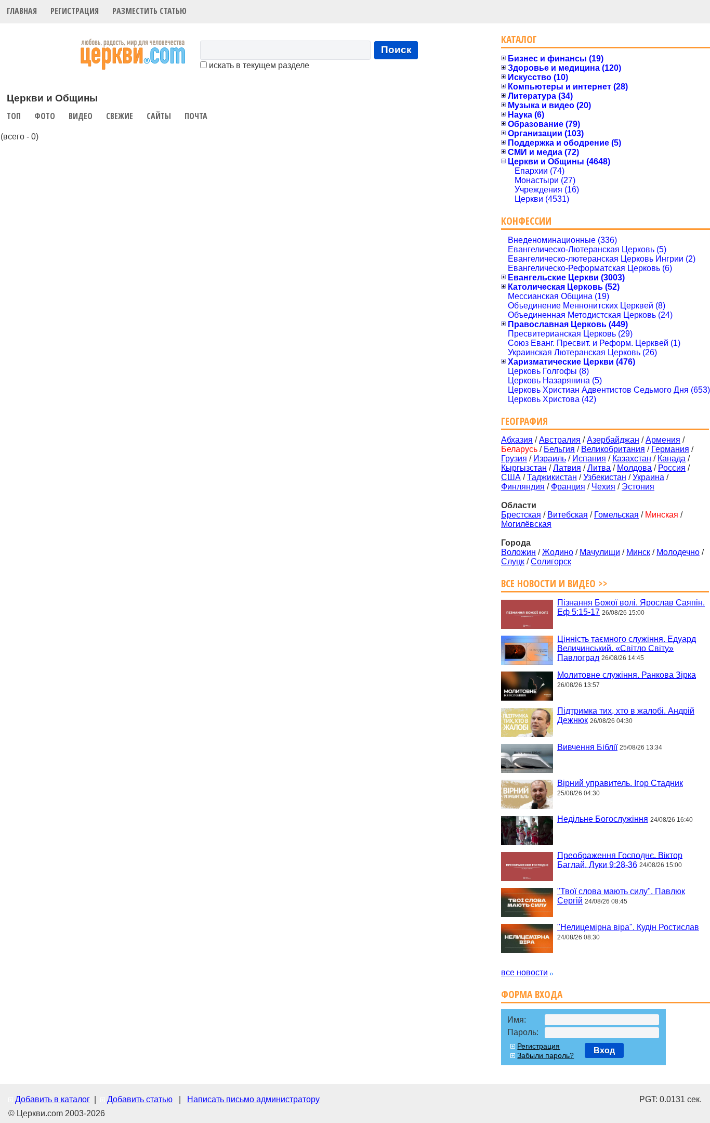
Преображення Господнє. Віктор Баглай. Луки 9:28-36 (619, 859)
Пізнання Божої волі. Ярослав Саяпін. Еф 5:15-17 (631, 607)
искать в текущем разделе (258, 65)
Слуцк (512, 561)
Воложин (518, 552)
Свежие (119, 116)
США (511, 477)
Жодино (557, 552)
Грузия (514, 458)
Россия (672, 467)
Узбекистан (604, 477)
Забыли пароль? (545, 1055)
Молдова (634, 467)
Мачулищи (600, 552)
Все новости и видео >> (554, 583)
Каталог (519, 39)
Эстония (638, 486)
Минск (638, 552)
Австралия (560, 439)
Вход (604, 1050)
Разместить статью (149, 11)
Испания (589, 458)
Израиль (549, 458)
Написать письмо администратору (253, 1099)
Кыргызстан (524, 467)
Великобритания (613, 449)
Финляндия (523, 486)
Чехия (603, 486)
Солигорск (551, 561)
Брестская (521, 514)
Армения (663, 439)
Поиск (396, 49)
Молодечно (678, 552)
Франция (568, 486)
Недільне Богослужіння (602, 819)
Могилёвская (526, 524)
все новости (524, 972)
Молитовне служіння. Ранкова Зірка (626, 674)
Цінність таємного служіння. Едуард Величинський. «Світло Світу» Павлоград (626, 648)
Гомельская (616, 514)
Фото (44, 116)
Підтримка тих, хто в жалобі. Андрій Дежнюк (625, 715)
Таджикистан (552, 477)
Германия (670, 449)
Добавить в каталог (52, 1099)
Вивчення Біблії (587, 746)
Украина (648, 477)
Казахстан (631, 458)
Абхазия (517, 439)
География (524, 421)
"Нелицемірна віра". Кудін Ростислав (628, 927)
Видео (81, 116)
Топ (14, 116)
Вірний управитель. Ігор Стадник (620, 783)
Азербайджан (613, 439)
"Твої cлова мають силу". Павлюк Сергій (621, 896)
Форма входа (531, 994)
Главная (22, 11)
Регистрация (74, 11)
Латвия (567, 467)
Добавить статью (140, 1099)
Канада (672, 458)
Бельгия (559, 449)
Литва (599, 467)
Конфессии (526, 221)
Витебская (567, 514)
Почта (196, 116)
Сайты (159, 116)
